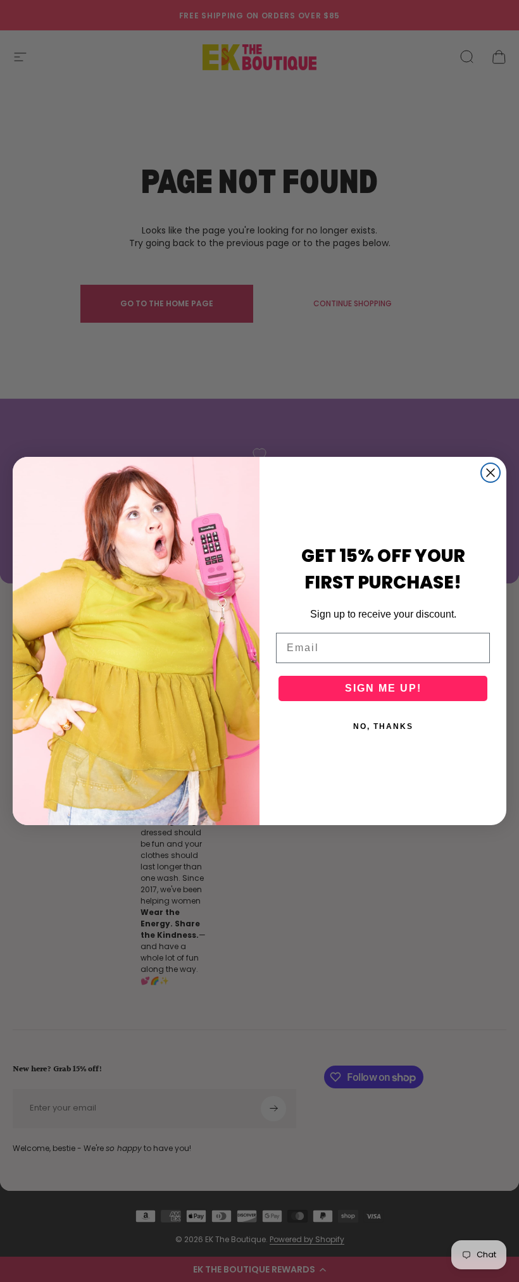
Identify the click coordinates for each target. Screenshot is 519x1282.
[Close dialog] (490, 472)
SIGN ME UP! (383, 688)
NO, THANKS (383, 726)
